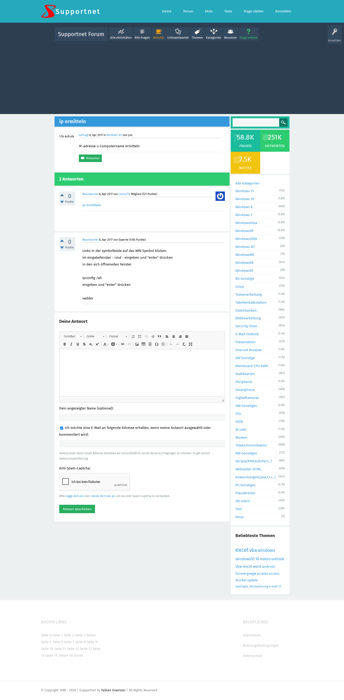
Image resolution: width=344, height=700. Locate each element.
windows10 (245, 558)
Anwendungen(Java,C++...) (255, 477)
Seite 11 (60, 649)
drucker (241, 580)
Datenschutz (253, 656)
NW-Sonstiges (246, 453)
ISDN (239, 422)
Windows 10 (244, 199)
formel (240, 573)
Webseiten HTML (248, 469)
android (268, 566)
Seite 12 (73, 649)
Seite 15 (51, 655)
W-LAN (240, 429)
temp (239, 517)
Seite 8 (80, 642)
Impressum (252, 635)
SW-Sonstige (245, 358)
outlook (277, 559)
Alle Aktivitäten (121, 37)
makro (265, 559)
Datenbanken (246, 310)
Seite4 (91, 635)
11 (279, 586)
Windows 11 (244, 191)
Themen (197, 37)
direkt (78, 655)
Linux (239, 286)
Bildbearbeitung (248, 318)
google (251, 574)
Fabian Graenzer (113, 690)
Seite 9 (92, 642)
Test (238, 509)
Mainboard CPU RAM (251, 366)
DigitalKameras (247, 398)
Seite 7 (69, 642)
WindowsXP (244, 231)
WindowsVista (246, 223)
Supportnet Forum (81, 34)
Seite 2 (69, 635)
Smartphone (245, 390)
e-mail (273, 586)
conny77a (124, 194)
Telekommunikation (251, 445)
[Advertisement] (172, 76)
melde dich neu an (103, 496)
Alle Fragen (142, 37)
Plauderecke (245, 493)
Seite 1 (57, 635)
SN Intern (242, 501)
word (257, 566)
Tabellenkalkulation (251, 302)
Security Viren (246, 326)
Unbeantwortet (178, 37)
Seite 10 (47, 649)
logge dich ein (75, 496)
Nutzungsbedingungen (261, 645)
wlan (264, 574)
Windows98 (244, 263)
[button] (72, 336)
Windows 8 (244, 207)
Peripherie (243, 382)
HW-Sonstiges (246, 406)
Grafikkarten (245, 374)
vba (253, 550)
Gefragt (83, 135)
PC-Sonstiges (245, 485)
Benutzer (230, 37)
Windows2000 (246, 239)
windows (266, 550)
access (274, 574)
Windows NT (114, 135)
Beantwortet (90, 194)
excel (242, 550)
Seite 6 (57, 642)
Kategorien (213, 37)
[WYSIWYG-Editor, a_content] (142, 372)
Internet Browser (248, 350)
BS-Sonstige (244, 278)
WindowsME (244, 255)
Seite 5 (46, 642)
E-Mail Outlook (247, 334)
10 (257, 558)
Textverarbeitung (248, 294)
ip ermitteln (91, 205)
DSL (238, 414)
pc (259, 574)
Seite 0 (46, 635)
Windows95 (244, 271)
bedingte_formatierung (251, 586)
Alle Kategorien (247, 183)
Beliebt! (158, 37)
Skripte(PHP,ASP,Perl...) (253, 461)
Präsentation (245, 342)
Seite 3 (80, 635)
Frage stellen (248, 37)
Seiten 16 (66, 655)
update (252, 580)
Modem (241, 437)
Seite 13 (86, 649)
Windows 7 (243, 215)
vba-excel (243, 566)
